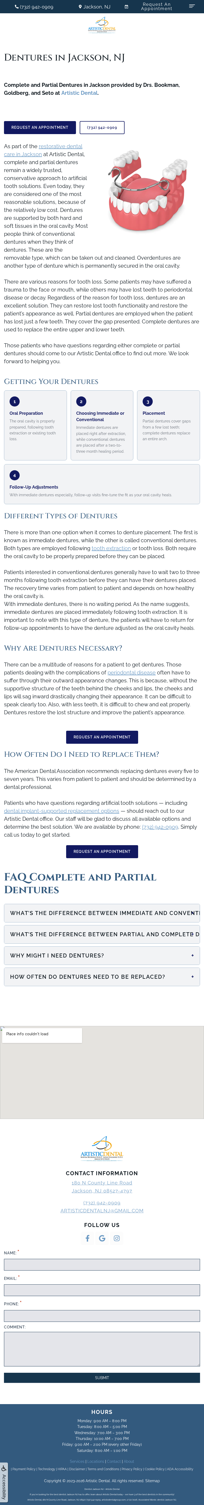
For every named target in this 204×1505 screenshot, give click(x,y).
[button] (192, 6)
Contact (114, 1461)
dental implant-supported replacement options (61, 811)
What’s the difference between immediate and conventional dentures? (105, 913)
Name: (11, 1252)
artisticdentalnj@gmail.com (102, 1210)
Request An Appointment (40, 127)
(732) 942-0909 (102, 127)
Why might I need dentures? (102, 955)
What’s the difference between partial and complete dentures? (105, 934)
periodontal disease (132, 672)
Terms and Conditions (103, 1469)
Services (77, 1461)
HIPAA (62, 1469)
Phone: (13, 1303)
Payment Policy (24, 1469)
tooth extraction (111, 548)
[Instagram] (116, 1238)
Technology (46, 1469)
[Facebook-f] (87, 1238)
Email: (12, 1277)
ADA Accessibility (180, 1469)
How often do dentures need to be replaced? (102, 977)
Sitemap (152, 1481)
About (129, 1461)
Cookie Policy (155, 1469)
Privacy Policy (132, 1469)
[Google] (102, 1238)
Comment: (15, 1327)
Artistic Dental (79, 93)
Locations (95, 1461)
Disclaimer (77, 1469)
